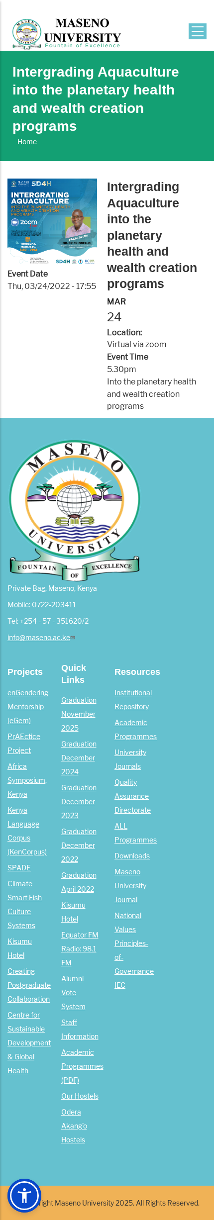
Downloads (132, 855)
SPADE (19, 867)
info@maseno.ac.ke (38, 637)
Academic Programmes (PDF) (82, 1066)
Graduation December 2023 (79, 801)
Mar (116, 301)
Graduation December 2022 (79, 845)
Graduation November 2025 (79, 714)
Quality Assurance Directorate (132, 796)
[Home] (66, 28)
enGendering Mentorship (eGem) (27, 706)
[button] (24, 1195)
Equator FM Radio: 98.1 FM (80, 949)
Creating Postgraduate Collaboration (29, 985)
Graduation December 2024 (79, 758)
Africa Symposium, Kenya (27, 780)
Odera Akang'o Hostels (74, 1126)
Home (27, 141)
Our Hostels (80, 1096)
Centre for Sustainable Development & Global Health (29, 1043)
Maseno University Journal (130, 885)
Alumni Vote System (73, 992)
